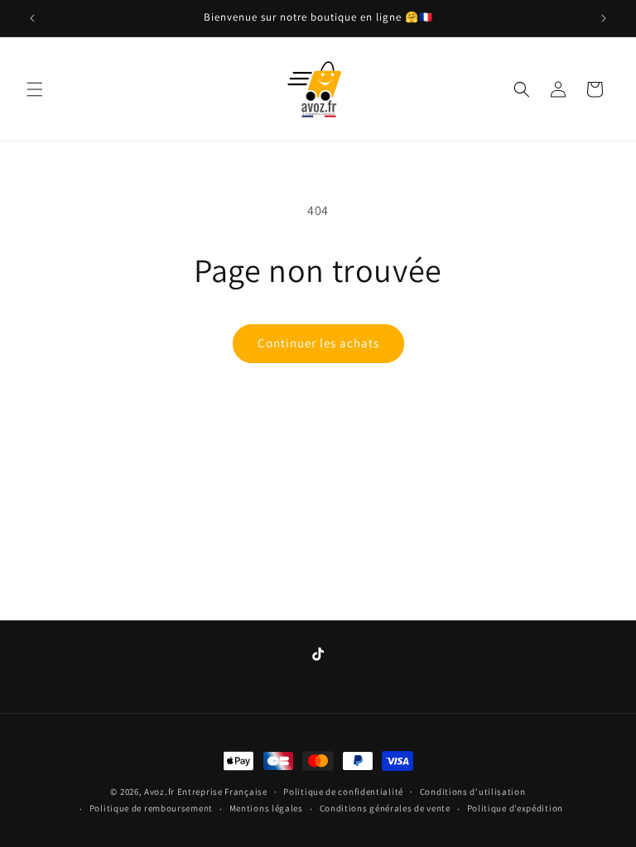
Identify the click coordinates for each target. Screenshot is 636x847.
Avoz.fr (159, 791)
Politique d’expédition (515, 808)
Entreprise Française (222, 791)
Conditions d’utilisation (473, 791)
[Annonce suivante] (603, 18)
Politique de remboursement (151, 808)
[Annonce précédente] (32, 18)
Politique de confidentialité (343, 791)
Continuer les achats (318, 343)
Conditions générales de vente (385, 808)
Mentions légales (266, 808)
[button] (35, 89)
